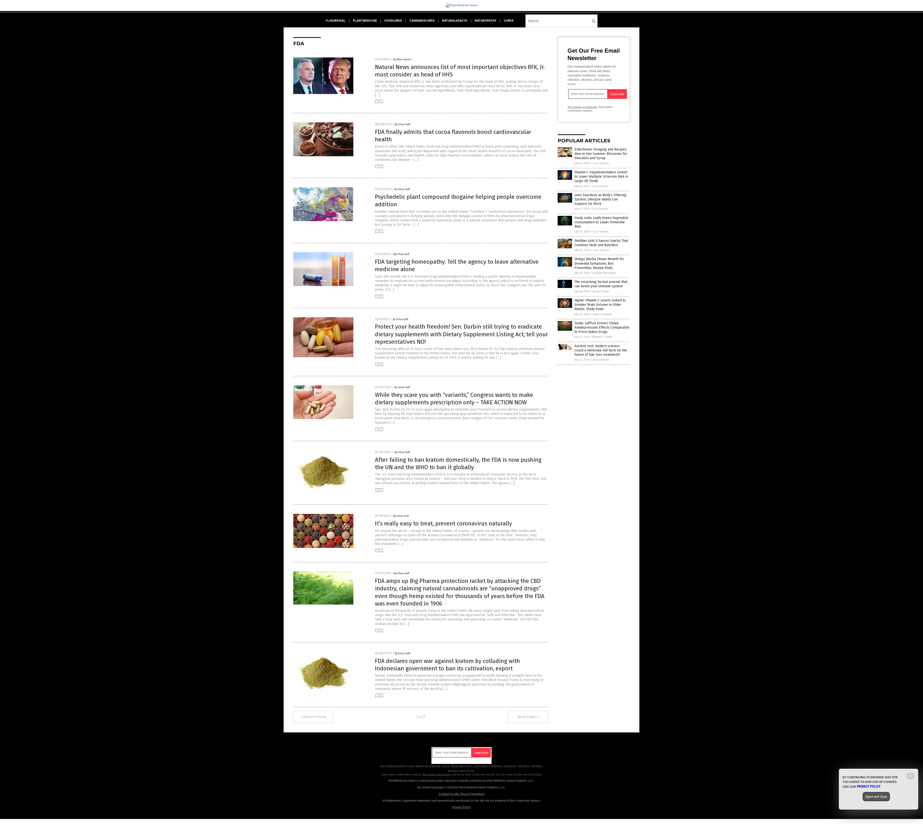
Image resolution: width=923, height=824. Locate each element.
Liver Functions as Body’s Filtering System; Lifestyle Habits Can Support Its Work (600, 199)
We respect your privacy (436, 774)
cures (508, 20)
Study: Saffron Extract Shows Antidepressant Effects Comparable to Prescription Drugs (602, 327)
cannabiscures (422, 20)
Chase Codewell (602, 314)
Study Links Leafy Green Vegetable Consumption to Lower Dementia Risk (601, 222)
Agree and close (876, 797)
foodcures (393, 20)
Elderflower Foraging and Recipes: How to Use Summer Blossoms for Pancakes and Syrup (600, 153)
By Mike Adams (402, 59)
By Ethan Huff (402, 124)
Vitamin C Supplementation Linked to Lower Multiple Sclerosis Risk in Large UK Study (601, 176)
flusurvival (335, 20)
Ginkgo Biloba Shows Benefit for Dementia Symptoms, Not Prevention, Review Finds (599, 263)
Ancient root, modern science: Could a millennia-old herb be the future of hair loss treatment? (600, 350)
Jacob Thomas (601, 291)
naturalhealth (454, 20)
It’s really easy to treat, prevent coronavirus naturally (443, 523)
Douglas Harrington (604, 273)
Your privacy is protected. (582, 107)
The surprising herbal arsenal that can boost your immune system (600, 284)
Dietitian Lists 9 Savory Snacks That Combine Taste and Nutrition (601, 243)
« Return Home (313, 717)
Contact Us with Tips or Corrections (462, 794)
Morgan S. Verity (602, 336)
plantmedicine (365, 20)
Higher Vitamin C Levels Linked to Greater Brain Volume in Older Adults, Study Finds (600, 304)
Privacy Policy (461, 807)
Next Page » (528, 717)
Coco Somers (600, 163)
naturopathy (485, 20)
